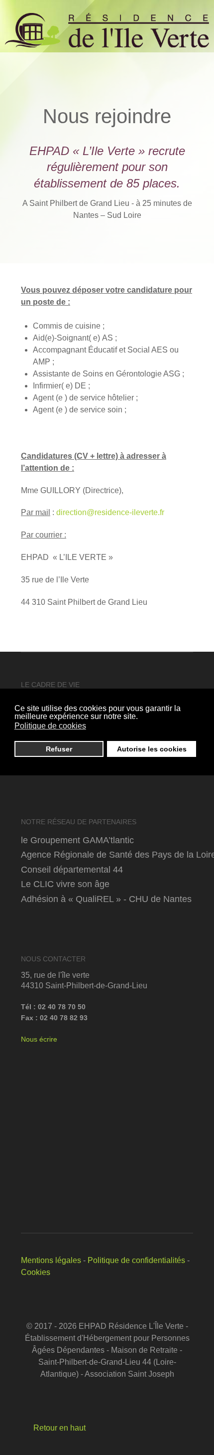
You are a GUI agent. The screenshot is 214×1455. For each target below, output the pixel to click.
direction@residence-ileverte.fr (110, 512)
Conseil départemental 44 (72, 869)
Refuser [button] (59, 749)
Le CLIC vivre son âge (65, 884)
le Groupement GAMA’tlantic (77, 840)
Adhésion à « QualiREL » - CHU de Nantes (106, 899)
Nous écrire (39, 1039)
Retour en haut (58, 1428)
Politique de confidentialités (136, 1260)
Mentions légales (51, 1260)
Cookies (35, 1272)
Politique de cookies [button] (50, 726)
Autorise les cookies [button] (152, 749)
